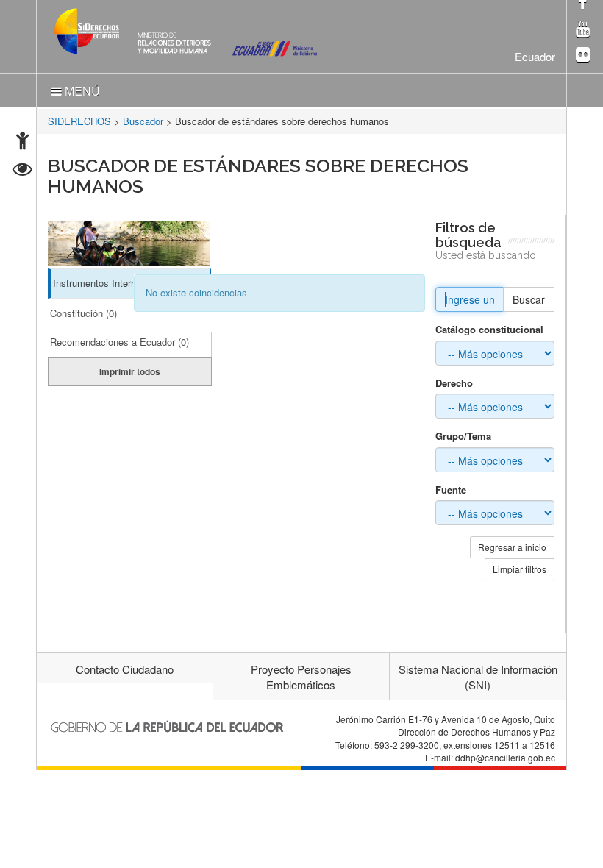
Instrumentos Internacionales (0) (121, 283)
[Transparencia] (22, 171)
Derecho (454, 383)
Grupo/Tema (463, 436)
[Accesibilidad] (22, 142)
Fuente (450, 490)
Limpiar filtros (519, 569)
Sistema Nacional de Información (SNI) (478, 676)
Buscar (529, 299)
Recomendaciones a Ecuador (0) (119, 342)
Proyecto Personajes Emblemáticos (301, 676)
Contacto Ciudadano (125, 669)
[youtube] (583, 30)
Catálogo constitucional (489, 329)
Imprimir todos (129, 371)
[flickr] (583, 55)
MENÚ (81, 90)
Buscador (143, 121)
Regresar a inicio (512, 547)
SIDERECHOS (79, 121)
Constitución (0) (83, 313)
